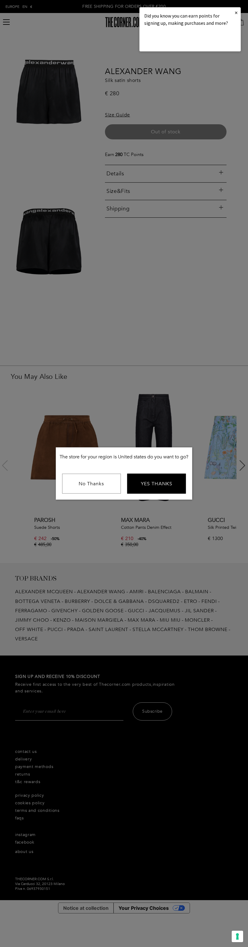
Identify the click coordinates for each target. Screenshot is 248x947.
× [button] (236, 12)
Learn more (165, 39)
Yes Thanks (156, 483)
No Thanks (91, 483)
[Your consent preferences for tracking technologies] (237, 936)
